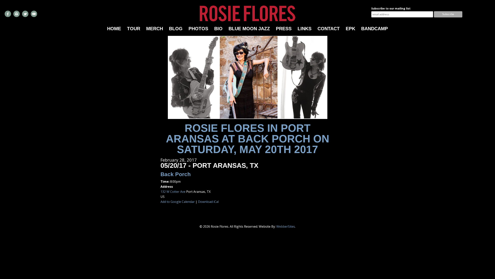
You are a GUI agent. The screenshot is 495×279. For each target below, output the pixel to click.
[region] (247, 77)
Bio (218, 28)
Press (284, 28)
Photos (198, 28)
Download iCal (208, 202)
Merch (154, 28)
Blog (176, 28)
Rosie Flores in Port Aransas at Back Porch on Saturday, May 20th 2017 (247, 138)
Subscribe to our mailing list (391, 8)
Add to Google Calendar (177, 202)
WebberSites (285, 226)
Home (114, 28)
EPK (350, 28)
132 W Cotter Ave (172, 191)
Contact (328, 28)
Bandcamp (374, 28)
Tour (133, 28)
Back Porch (175, 174)
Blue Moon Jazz (249, 28)
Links (305, 28)
